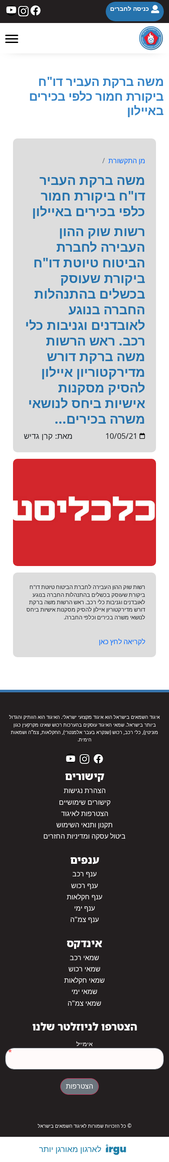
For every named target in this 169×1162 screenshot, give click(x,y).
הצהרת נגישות (85, 790)
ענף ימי (84, 908)
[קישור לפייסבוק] (35, 10)
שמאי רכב (84, 957)
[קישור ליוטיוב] (11, 10)
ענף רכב (84, 874)
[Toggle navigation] (11, 38)
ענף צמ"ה (84, 919)
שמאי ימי (85, 991)
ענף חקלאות (84, 897)
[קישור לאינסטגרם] (23, 10)
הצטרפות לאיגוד (84, 813)
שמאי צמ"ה (84, 1003)
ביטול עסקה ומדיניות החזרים (84, 836)
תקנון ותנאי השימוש (84, 825)
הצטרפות (79, 1086)
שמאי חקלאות (84, 980)
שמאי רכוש (84, 969)
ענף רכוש (84, 885)
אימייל (84, 1043)
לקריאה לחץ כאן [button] (122, 641)
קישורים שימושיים (84, 802)
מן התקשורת (126, 160)
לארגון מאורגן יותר (70, 1149)
